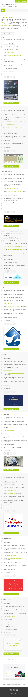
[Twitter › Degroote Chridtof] (5, 635)
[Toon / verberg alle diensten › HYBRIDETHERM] (15, 137)
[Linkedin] (17, 690)
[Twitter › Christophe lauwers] (5, 511)
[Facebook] (14, 690)
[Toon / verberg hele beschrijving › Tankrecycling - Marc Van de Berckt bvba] (15, 254)
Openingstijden (8, 140)
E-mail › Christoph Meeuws (10, 555)
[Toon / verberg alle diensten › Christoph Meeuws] (15, 566)
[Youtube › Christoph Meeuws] (14, 575)
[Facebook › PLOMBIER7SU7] (8, 453)
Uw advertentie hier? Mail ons (14, 679)
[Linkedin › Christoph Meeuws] (11, 575)
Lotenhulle (14, 545)
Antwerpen (6, 43)
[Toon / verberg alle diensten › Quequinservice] (15, 64)
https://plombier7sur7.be (13, 433)
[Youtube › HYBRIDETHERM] (14, 151)
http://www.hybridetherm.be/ (14, 127)
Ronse (13, 294)
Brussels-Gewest (7, 421)
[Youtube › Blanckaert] (14, 392)
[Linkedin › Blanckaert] (11, 392)
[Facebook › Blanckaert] (8, 392)
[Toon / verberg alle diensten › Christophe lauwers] (15, 501)
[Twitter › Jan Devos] (5, 323)
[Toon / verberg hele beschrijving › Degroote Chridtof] (15, 622)
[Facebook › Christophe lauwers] (8, 511)
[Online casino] (14, 664)
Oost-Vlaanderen (7, 114)
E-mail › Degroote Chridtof (9, 616)
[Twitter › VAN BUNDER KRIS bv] (5, 212)
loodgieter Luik (4, 22)
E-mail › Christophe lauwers (10, 490)
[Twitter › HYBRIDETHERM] (5, 151)
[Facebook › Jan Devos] (8, 323)
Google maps (19, 43)
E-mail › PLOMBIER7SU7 (9, 430)
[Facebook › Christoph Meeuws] (8, 575)
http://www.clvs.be (12, 493)
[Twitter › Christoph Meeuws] (5, 575)
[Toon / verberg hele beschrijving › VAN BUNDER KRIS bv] (15, 196)
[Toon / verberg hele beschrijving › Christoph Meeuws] (15, 562)
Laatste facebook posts (9, 71)
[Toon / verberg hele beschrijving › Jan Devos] (15, 309)
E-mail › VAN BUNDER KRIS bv (11, 188)
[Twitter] (10, 690)
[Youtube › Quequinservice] (14, 77)
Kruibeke (14, 361)
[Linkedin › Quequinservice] (11, 77)
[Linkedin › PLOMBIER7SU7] (11, 453)
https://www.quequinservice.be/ (15, 55)
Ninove (13, 481)
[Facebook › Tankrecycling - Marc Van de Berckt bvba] (8, 271)
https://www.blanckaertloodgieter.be (16, 373)
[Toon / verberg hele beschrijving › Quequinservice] (15, 60)
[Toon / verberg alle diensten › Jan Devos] (15, 314)
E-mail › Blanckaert (8, 370)
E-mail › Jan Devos (8, 303)
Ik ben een (21, 1)
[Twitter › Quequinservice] (5, 77)
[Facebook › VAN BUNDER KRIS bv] (8, 212)
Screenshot (7, 57)
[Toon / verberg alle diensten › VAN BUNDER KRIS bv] (15, 199)
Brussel (14, 421)
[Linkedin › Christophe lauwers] (11, 511)
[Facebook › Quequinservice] (8, 77)
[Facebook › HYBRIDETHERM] (8, 151)
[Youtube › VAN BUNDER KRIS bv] (14, 212)
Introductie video (8, 145)
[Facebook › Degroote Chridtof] (8, 635)
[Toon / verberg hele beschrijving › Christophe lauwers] (15, 497)
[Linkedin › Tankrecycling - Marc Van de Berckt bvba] (11, 271)
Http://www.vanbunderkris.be (14, 191)
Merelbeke (14, 114)
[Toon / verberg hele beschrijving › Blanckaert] (15, 378)
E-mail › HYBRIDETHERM (9, 124)
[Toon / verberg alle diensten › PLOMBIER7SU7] (15, 441)
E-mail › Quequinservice (9, 52)
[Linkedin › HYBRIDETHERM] (11, 151)
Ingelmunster (15, 606)
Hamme (14, 178)
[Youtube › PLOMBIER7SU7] (14, 453)
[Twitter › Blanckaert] (5, 392)
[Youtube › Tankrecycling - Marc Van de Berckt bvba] (14, 271)
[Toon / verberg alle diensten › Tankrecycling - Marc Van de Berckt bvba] (15, 258)
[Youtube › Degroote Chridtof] (14, 635)
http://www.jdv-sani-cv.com (14, 306)
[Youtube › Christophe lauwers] (14, 511)
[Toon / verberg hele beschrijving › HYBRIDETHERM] (15, 132)
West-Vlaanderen (7, 606)
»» (12, 33)
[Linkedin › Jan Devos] (11, 323)
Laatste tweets (7, 143)
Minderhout (11, 238)
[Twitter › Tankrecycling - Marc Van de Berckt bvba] (5, 271)
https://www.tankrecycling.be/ (14, 249)
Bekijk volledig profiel (11, 102)
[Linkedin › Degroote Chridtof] (11, 635)
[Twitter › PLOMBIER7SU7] (5, 453)
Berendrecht (12, 43)
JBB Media (13, 693)
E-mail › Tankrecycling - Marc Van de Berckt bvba (15, 246)
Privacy (16, 693)
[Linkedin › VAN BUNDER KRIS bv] (11, 212)
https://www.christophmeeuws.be (15, 558)
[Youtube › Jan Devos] (14, 323)
